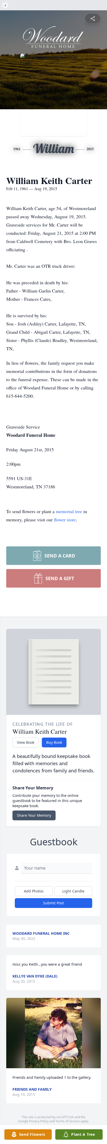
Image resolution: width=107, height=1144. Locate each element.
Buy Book (54, 742)
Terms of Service (68, 1121)
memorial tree (69, 511)
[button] (53, 1033)
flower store (65, 519)
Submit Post (53, 902)
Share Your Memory (34, 815)
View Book (25, 742)
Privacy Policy (39, 1121)
